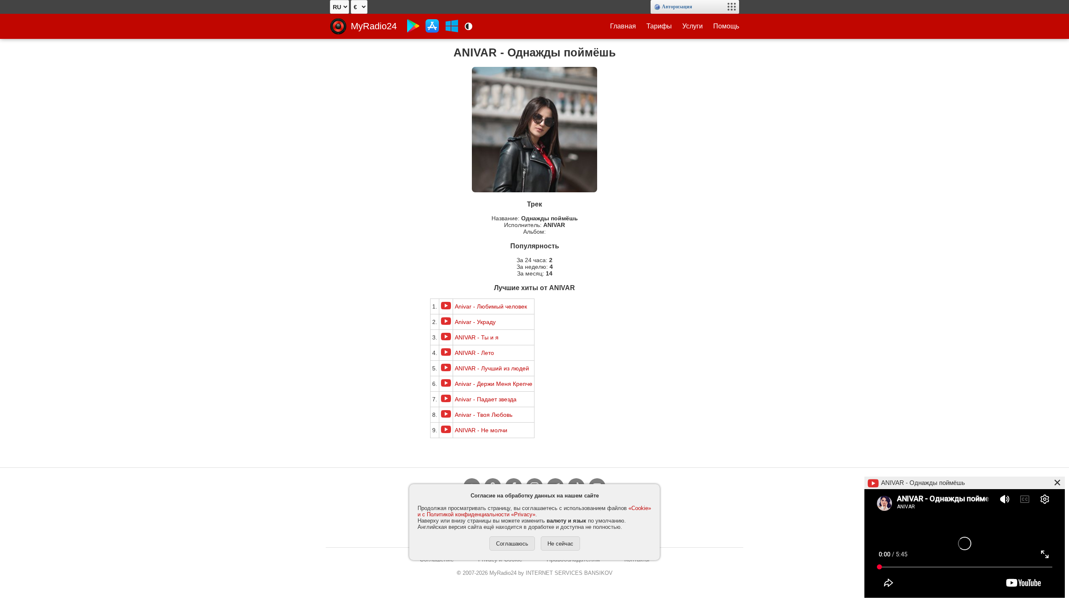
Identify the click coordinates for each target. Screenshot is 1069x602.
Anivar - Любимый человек (491, 306)
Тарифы (659, 26)
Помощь (726, 26)
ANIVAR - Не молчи (481, 430)
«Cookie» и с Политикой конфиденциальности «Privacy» (534, 511)
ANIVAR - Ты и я (477, 337)
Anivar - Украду (475, 322)
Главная (623, 26)
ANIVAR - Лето (474, 352)
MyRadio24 (374, 26)
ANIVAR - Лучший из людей (492, 368)
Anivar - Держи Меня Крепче (493, 383)
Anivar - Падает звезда (486, 399)
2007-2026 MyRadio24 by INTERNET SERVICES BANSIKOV (535, 573)
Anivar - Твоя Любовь (483, 414)
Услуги (692, 26)
